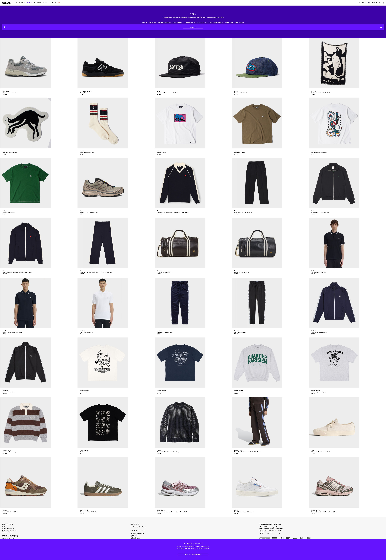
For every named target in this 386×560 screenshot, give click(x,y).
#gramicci (152, 22)
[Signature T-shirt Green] (38, 183)
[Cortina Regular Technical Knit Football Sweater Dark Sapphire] (193, 183)
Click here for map (7, 532)
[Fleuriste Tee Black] (116, 422)
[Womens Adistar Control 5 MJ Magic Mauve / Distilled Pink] (193, 482)
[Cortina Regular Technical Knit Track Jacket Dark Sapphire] (38, 243)
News (15, 3)
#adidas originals (164, 22)
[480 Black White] (116, 63)
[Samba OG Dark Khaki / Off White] (116, 482)
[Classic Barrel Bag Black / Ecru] (193, 243)
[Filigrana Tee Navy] (193, 362)
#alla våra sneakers (216, 22)
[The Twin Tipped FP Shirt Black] (347, 243)
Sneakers (22, 3)
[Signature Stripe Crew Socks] (116, 123)
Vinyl (54, 3)
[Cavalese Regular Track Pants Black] (270, 183)
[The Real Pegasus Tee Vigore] (347, 362)
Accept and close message (193, 554)
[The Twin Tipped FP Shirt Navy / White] (38, 303)
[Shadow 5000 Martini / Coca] (38, 482)
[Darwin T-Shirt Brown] (270, 123)
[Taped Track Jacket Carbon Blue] (347, 303)
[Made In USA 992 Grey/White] (38, 63)
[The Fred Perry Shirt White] (116, 303)
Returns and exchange (137, 533)
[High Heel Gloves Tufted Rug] (38, 123)
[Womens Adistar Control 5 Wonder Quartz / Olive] (347, 482)
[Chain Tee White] (116, 362)
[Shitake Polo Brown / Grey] (38, 422)
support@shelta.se (139, 527)
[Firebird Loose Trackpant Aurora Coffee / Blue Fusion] (270, 422)
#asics (144, 22)
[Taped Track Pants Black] (270, 303)
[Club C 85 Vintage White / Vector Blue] (270, 482)
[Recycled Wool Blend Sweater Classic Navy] (193, 422)
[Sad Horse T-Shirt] (193, 123)
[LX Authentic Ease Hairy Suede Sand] (347, 422)
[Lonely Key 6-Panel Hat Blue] (270, 63)
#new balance (177, 22)
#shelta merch (202, 22)
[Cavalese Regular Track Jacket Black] (347, 183)
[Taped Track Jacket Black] (38, 362)
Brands (29, 3)
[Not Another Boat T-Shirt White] (347, 123)
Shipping (133, 537)
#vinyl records (190, 22)
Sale (59, 3)
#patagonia (229, 22)
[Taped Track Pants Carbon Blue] (193, 303)
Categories (37, 3)
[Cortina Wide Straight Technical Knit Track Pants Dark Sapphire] (116, 243)
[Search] (381, 27)
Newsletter (46, 3)
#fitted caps (239, 22)
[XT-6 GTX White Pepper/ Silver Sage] (116, 183)
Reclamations (134, 535)
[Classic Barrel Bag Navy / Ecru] (270, 243)
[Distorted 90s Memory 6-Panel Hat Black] (193, 63)
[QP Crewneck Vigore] (270, 362)
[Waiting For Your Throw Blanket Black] (347, 63)
